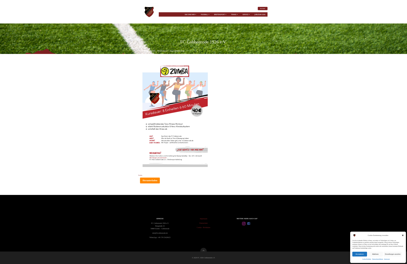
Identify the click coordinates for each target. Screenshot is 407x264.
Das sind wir (190, 14)
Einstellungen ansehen (393, 254)
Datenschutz (203, 223)
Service (245, 14)
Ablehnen (375, 254)
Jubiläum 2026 (259, 14)
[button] (403, 235)
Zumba (140, 175)
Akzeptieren (359, 254)
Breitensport (219, 14)
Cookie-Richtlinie (366, 259)
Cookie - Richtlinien (203, 227)
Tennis (233, 14)
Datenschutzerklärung (377, 259)
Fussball (204, 14)
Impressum (387, 259)
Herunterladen (150, 180)
